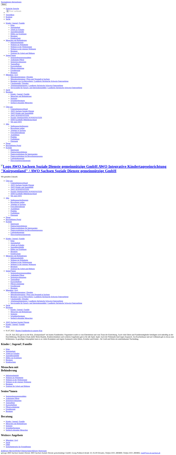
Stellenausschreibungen (19, 126)
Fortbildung (15, 139)
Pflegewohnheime (17, 68)
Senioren (14, 98)
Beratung (14, 36)
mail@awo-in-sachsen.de (150, 453)
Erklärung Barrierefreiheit (11, 451)
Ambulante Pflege (17, 60)
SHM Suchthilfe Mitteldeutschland (24, 120)
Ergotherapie (15, 70)
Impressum (15, 150)
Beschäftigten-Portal (13, 145)
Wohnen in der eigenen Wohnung (23, 49)
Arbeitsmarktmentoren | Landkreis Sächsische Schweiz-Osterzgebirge (37, 85)
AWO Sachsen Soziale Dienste (22, 111)
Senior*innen (11, 55)
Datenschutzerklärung (19, 152)
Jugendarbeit (15, 27)
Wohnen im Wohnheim (19, 45)
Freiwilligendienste (18, 133)
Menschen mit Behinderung (16, 40)
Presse (8, 143)
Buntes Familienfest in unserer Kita (29, 331)
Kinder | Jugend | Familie (15, 23)
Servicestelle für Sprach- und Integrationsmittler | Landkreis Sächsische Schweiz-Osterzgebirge (46, 88)
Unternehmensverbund (19, 109)
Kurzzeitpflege (16, 66)
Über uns (9, 107)
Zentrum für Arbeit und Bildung (23, 53)
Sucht (8, 90)
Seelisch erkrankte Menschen (22, 103)
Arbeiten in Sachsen (18, 130)
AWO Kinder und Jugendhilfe (22, 113)
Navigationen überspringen (11, 2)
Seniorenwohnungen (18, 62)
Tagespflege (15, 64)
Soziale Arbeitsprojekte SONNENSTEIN (26, 118)
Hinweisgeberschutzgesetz (21, 161)
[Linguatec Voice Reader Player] (13, 11)
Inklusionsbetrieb (17, 42)
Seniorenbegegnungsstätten (21, 58)
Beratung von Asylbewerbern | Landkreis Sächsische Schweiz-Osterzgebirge (39, 81)
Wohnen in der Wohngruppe (21, 47)
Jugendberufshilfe (17, 32)
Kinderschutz (16, 38)
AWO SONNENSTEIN (20, 115)
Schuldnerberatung (18, 101)
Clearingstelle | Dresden (19, 83)
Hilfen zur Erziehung (18, 34)
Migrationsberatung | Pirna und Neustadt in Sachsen (30, 79)
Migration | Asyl (12, 75)
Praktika (14, 137)
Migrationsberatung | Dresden (22, 77)
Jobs (7, 124)
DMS (8, 445)
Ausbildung (15, 135)
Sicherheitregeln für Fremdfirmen (18, 447)
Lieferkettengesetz (17, 158)
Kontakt (9, 148)
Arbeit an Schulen (17, 30)
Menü (4, 4)
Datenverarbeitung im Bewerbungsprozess (27, 156)
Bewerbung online (18, 128)
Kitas (12, 25)
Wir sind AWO (16, 122)
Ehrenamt (14, 141)
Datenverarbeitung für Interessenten (24, 154)
